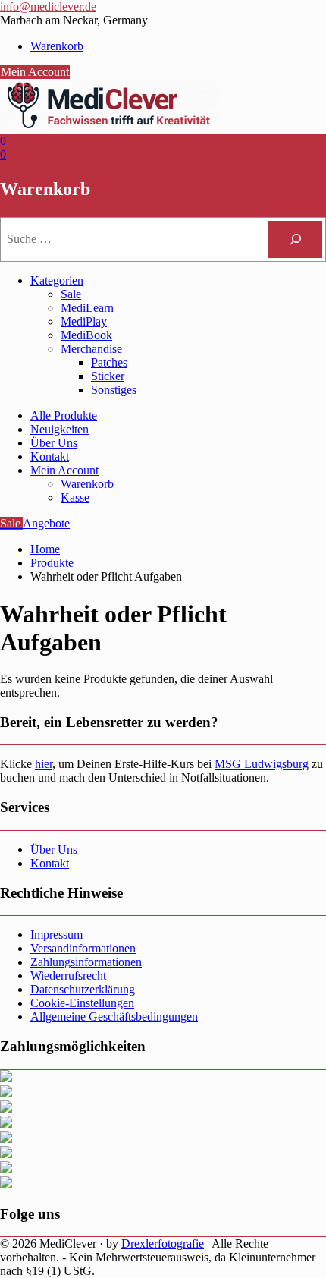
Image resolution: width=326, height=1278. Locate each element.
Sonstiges (113, 389)
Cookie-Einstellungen (82, 1002)
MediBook (86, 335)
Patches (109, 362)
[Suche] (295, 239)
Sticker (107, 376)
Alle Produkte (63, 415)
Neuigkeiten (59, 429)
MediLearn (87, 307)
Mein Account (35, 71)
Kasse (75, 497)
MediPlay (84, 321)
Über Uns (53, 442)
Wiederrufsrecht (68, 975)
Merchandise (91, 348)
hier (43, 763)
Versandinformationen (83, 948)
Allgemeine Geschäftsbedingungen (114, 1016)
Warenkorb (56, 45)
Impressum (56, 934)
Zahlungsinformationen (86, 961)
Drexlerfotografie (162, 1243)
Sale (71, 294)
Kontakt (49, 456)
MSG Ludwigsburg (262, 763)
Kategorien (56, 280)
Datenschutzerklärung (82, 989)
